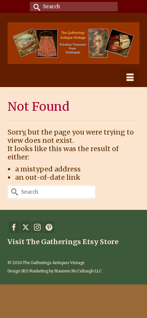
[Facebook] (14, 227)
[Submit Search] (35, 6)
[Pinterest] (49, 227)
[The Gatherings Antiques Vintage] (73, 43)
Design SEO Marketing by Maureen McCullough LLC (55, 271)
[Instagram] (37, 227)
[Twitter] (25, 227)
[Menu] (130, 77)
